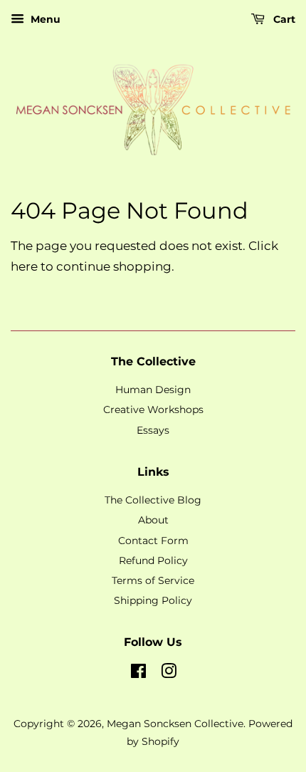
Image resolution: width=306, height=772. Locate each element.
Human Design (153, 389)
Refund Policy (153, 560)
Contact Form (153, 540)
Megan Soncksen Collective (175, 723)
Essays (153, 430)
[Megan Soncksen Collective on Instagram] (168, 673)
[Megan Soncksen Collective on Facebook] (138, 673)
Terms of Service (153, 580)
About (153, 519)
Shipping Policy (153, 600)
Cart (282, 19)
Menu (44, 19)
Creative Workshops (153, 409)
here (24, 266)
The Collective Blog (153, 500)
